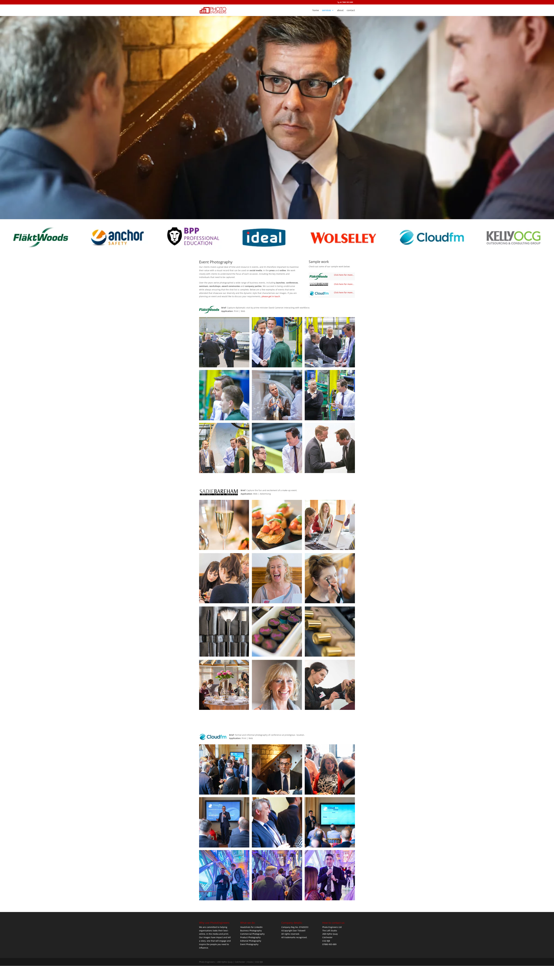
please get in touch (271, 296)
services (326, 10)
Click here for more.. (344, 274)
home (315, 10)
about (340, 10)
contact (351, 10)
